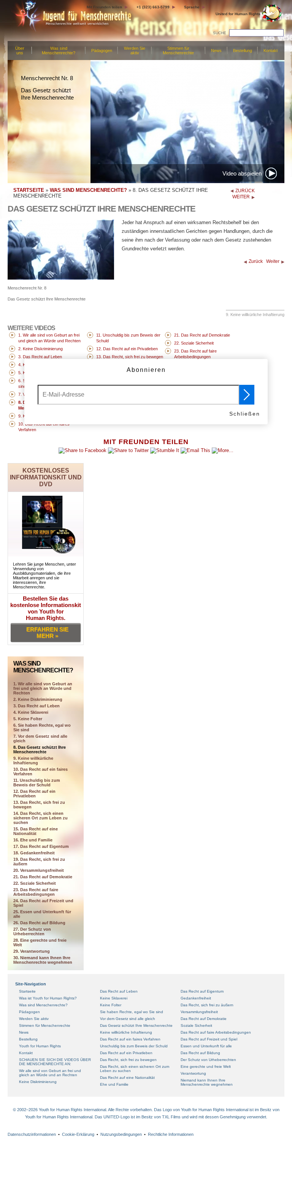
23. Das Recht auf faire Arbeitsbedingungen (35, 892)
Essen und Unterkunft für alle (206, 1046)
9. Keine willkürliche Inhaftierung (33, 760)
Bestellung (242, 50)
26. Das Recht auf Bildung (39, 922)
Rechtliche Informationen (171, 1134)
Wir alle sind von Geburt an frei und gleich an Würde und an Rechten (50, 1073)
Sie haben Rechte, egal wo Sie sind (131, 1012)
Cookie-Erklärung (78, 1134)
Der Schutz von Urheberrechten (208, 1060)
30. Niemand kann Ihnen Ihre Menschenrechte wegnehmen (42, 960)
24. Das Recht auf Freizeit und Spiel (43, 903)
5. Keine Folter (27, 718)
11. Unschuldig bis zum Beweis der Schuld (36, 782)
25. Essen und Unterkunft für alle (42, 914)
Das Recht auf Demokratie (204, 1019)
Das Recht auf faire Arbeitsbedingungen (216, 1032)
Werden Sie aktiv (134, 50)
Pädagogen (101, 50)
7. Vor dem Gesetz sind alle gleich (40, 738)
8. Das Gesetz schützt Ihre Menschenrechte (39, 749)
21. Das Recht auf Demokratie (42, 876)
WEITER (241, 196)
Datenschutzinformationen (32, 1134)
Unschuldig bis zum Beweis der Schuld (134, 1046)
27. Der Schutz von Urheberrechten (32, 931)
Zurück (256, 261)
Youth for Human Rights (40, 1046)
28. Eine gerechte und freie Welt (40, 942)
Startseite (27, 991)
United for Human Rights (238, 14)
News (216, 50)
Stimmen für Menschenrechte (178, 50)
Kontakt (270, 50)
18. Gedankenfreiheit (34, 853)
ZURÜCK (245, 190)
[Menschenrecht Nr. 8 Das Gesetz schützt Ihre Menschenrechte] (61, 278)
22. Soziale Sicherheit (34, 883)
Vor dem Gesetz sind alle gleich (127, 1019)
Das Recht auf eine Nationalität (127, 1077)
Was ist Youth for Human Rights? (48, 998)
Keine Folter (110, 1005)
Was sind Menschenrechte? (58, 50)
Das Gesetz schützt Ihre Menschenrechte (136, 1025)
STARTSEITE (28, 190)
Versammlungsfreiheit (199, 1012)
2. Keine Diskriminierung (37, 699)
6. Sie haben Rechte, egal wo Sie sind (42, 727)
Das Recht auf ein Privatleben (126, 1053)
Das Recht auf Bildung (200, 1053)
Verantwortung (193, 1073)
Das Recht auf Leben (119, 991)
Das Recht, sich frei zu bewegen (128, 1060)
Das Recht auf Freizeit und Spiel (209, 1039)
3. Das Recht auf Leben (36, 706)
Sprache (192, 7)
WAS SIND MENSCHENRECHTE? (88, 190)
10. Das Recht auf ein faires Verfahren (40, 771)
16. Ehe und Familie (32, 840)
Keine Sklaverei (113, 998)
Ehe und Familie (114, 1084)
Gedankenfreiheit (196, 998)
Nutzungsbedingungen (121, 1134)
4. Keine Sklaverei (30, 712)
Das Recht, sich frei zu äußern (207, 1005)
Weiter (272, 261)
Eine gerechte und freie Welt (206, 1066)
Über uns (19, 50)
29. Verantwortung (31, 951)
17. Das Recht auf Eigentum (41, 846)
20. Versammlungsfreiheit (38, 870)
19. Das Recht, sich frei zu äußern (39, 861)
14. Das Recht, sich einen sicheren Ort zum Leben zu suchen (40, 818)
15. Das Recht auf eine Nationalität (35, 831)
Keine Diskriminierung (38, 1082)
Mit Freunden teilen (104, 7)
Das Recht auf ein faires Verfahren (130, 1039)
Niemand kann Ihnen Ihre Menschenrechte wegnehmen (207, 1082)
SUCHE (219, 33)
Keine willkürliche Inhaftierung (126, 1032)
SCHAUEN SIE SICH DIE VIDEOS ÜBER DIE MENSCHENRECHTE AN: (55, 1062)
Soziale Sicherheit (196, 1025)
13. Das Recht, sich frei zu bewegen (39, 804)
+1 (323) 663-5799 (153, 7)
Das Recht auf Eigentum (202, 991)
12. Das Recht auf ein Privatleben (34, 793)
